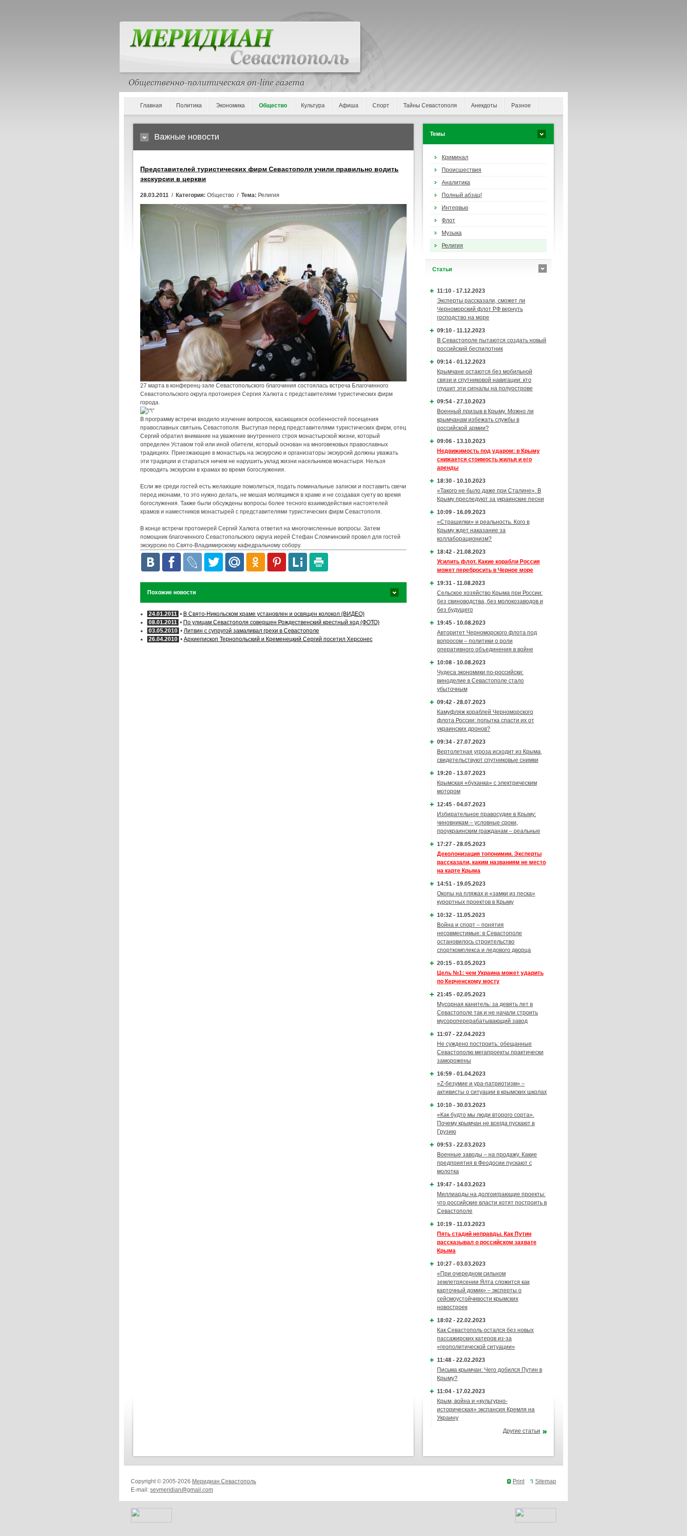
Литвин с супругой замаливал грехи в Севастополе (251, 630)
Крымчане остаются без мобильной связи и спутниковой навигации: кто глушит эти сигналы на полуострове (485, 380)
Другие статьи (521, 1431)
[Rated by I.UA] (151, 1520)
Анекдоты (484, 105)
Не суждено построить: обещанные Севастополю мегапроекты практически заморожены (490, 1052)
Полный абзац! (462, 195)
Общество (273, 105)
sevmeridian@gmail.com (181, 1490)
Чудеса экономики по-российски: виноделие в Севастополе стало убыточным (480, 680)
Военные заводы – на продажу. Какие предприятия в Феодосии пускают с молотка (487, 1163)
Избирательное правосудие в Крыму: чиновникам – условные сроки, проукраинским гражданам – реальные (488, 822)
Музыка (452, 233)
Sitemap (545, 1481)
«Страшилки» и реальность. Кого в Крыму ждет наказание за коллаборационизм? (483, 530)
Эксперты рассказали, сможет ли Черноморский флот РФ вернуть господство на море (481, 309)
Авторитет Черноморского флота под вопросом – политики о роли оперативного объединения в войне (487, 641)
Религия (452, 245)
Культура (313, 105)
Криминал (455, 157)
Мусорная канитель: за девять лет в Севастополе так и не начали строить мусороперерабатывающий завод (487, 1012)
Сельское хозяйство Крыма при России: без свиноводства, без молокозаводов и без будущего (490, 601)
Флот (448, 220)
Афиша (348, 105)
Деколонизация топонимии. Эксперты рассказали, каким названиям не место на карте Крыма (491, 862)
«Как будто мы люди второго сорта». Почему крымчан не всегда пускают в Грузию (486, 1123)
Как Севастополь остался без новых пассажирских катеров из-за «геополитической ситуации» (485, 1338)
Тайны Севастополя (430, 105)
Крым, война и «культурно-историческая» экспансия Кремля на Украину (486, 1409)
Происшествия (461, 170)
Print (518, 1481)
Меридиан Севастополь (224, 1481)
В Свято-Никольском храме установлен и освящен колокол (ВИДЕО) (274, 614)
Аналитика (456, 182)
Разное (521, 105)
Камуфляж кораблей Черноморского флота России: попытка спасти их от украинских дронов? (485, 720)
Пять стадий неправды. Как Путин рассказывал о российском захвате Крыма (487, 1242)
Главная (151, 105)
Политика (189, 105)
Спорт (380, 105)
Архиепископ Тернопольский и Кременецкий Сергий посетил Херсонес (278, 639)
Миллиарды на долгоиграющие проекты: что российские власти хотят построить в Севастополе (492, 1202)
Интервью (455, 207)
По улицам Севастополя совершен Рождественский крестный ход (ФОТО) (281, 622)
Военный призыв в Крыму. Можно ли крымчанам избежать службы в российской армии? (485, 419)
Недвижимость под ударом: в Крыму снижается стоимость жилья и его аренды (488, 459)
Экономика (230, 105)
